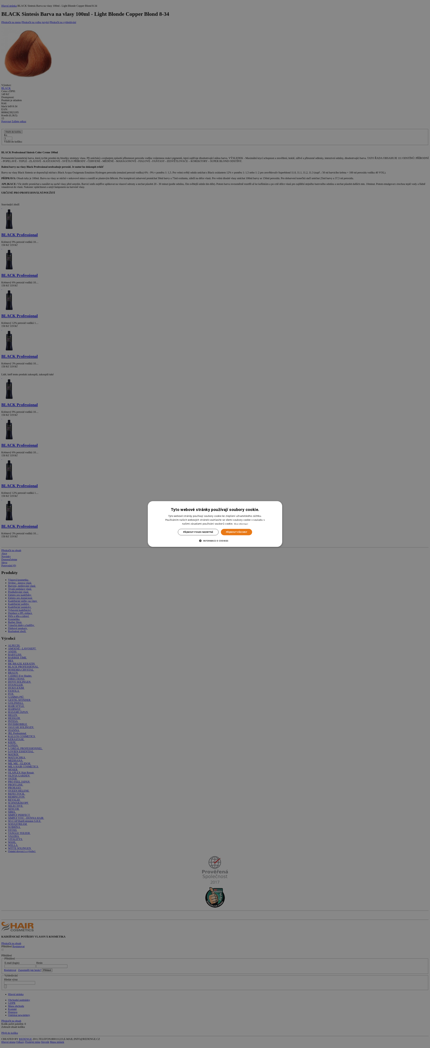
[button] (215, 541)
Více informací (241, 523)
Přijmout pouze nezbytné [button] (198, 532)
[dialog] (215, 524)
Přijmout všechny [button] (236, 532)
